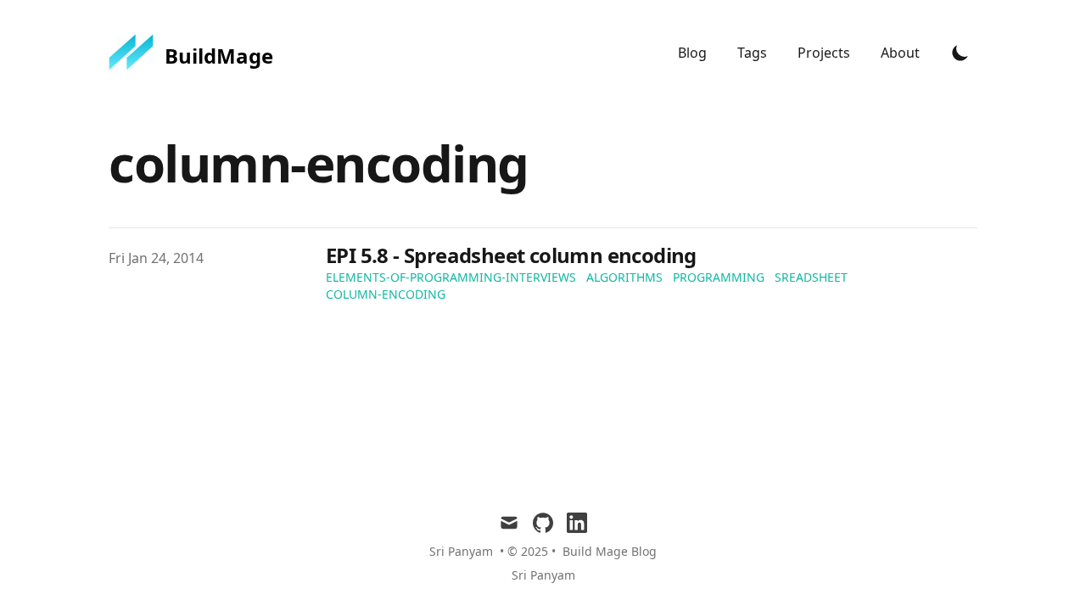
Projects (826, 52)
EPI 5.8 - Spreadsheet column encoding (511, 255)
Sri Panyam (543, 575)
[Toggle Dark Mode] (960, 52)
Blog (694, 52)
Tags (753, 52)
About (900, 52)
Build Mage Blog (610, 551)
